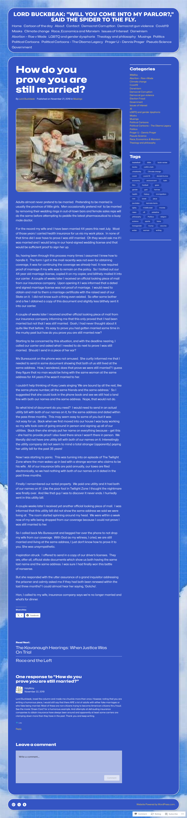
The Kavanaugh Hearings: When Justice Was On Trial (61, 649)
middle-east (148, 208)
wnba (134, 230)
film (133, 185)
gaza (157, 185)
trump (150, 226)
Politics (133, 129)
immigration (161, 194)
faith (165, 180)
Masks (133, 115)
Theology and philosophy (142, 142)
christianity (136, 171)
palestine (155, 212)
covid (134, 176)
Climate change (138, 81)
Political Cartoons (139, 122)
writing (158, 230)
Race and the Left (34, 660)
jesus (155, 199)
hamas (157, 189)
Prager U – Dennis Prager (143, 132)
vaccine (163, 226)
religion (163, 217)
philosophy (136, 217)
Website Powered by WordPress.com (156, 804)
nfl (144, 212)
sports (147, 221)
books (134, 167)
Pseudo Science (138, 136)
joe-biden (136, 203)
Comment (111, 778)
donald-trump (162, 176)
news (134, 212)
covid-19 (146, 176)
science (135, 221)
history (146, 194)
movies (162, 208)
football (145, 185)
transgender (137, 226)
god (145, 189)
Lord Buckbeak (27, 98)
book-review (162, 162)
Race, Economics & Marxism (145, 139)
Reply (18, 729)
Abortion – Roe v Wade (141, 78)
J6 (131, 108)
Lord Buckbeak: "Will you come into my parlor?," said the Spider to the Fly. (93, 17)
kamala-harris (151, 203)
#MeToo (134, 75)
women (146, 230)
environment (152, 180)
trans (159, 221)
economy (136, 180)
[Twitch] (13, 804)
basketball (136, 162)
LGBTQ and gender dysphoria (145, 112)
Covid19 (134, 85)
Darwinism (135, 88)
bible (149, 162)
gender (135, 189)
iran (133, 199)
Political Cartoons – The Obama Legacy (150, 125)
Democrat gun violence (142, 95)
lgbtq (134, 208)
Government (136, 102)
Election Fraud (137, 98)
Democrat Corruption (141, 91)
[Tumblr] (24, 804)
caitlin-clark (149, 167)
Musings (77, 98)
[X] (19, 804)
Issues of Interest (138, 105)
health (134, 194)
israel (144, 199)
